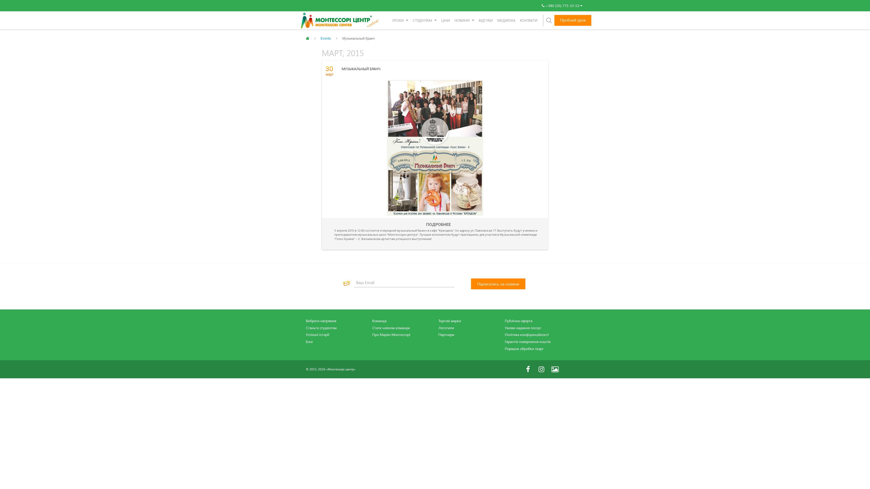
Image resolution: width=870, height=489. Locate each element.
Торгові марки (449, 320)
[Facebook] (527, 369)
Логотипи (446, 327)
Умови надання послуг (523, 327)
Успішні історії (317, 334)
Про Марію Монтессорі (391, 334)
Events (326, 38)
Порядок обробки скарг (524, 348)
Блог (309, 341)
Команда (379, 320)
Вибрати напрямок (321, 320)
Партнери (446, 334)
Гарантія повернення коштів (528, 341)
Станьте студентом (321, 327)
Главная (307, 38)
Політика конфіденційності (527, 334)
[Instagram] (541, 369)
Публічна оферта (518, 320)
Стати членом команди (391, 327)
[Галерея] (555, 369)
